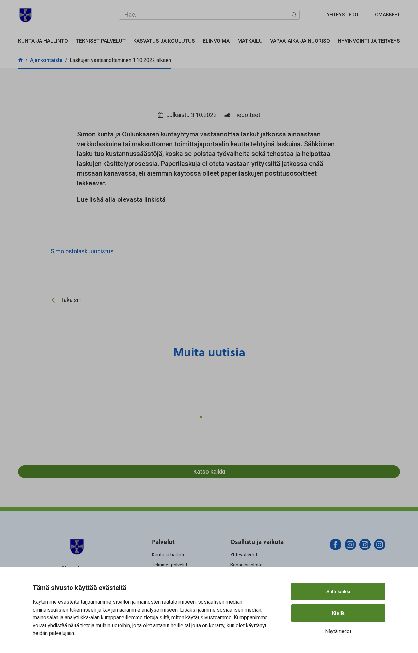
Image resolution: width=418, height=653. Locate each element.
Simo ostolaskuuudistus (82, 251)
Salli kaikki (338, 592)
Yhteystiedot (344, 15)
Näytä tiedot (338, 631)
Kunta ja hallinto (43, 41)
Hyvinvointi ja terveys (369, 41)
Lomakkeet (386, 15)
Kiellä (338, 613)
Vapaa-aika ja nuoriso (300, 41)
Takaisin (71, 299)
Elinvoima (216, 41)
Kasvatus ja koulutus (164, 41)
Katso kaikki (209, 471)
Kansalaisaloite (246, 565)
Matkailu (250, 41)
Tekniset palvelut (101, 41)
